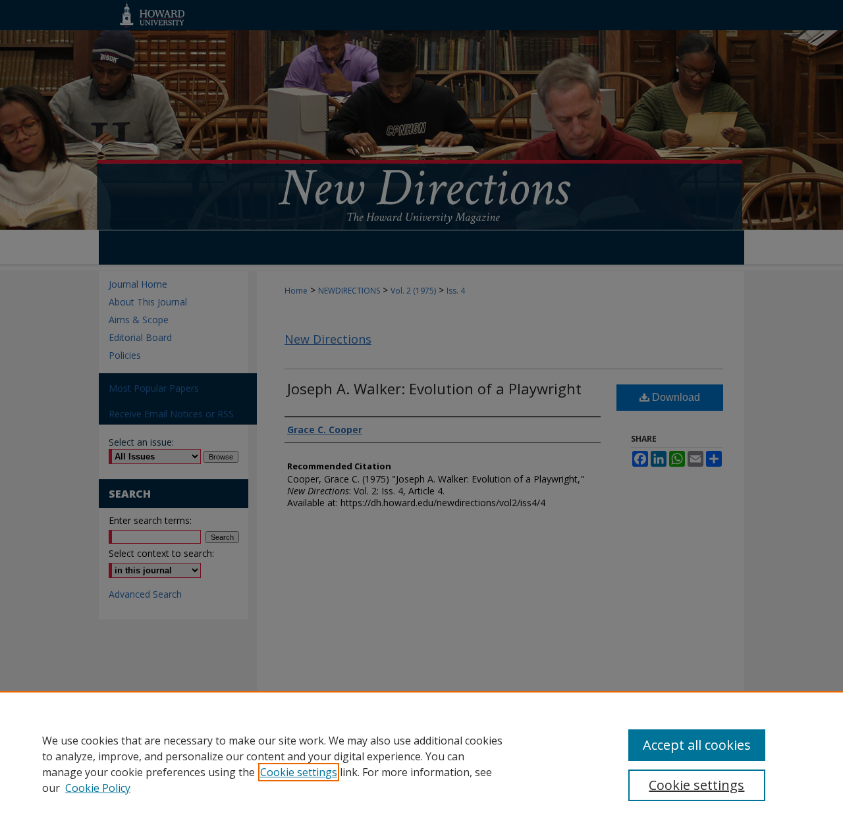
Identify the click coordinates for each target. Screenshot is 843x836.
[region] (421, 763)
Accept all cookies (697, 745)
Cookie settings (298, 772)
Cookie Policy (97, 788)
